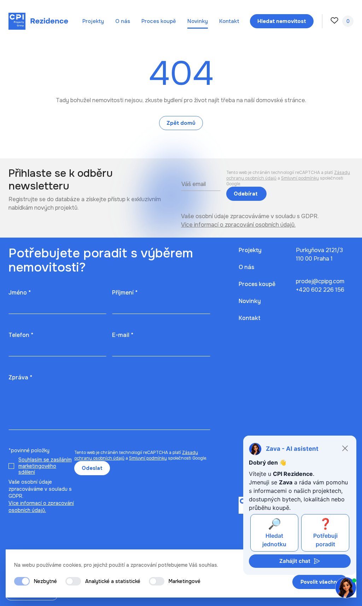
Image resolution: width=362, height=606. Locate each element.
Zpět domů (181, 123)
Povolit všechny (320, 582)
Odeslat (92, 468)
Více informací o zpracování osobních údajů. (238, 224)
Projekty (93, 21)
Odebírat (246, 193)
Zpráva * (20, 377)
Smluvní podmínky (300, 178)
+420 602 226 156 (320, 289)
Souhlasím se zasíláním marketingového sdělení (45, 465)
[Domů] (38, 21)
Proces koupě (158, 21)
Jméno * (19, 292)
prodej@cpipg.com (320, 281)
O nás (122, 21)
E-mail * (122, 335)
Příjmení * (125, 292)
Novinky (197, 21)
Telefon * (20, 335)
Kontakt (229, 21)
